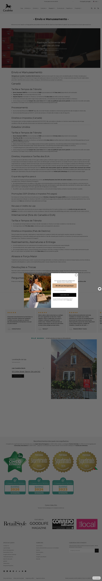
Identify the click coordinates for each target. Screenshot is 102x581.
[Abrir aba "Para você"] (99, 289)
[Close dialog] (76, 275)
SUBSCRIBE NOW (64, 295)
